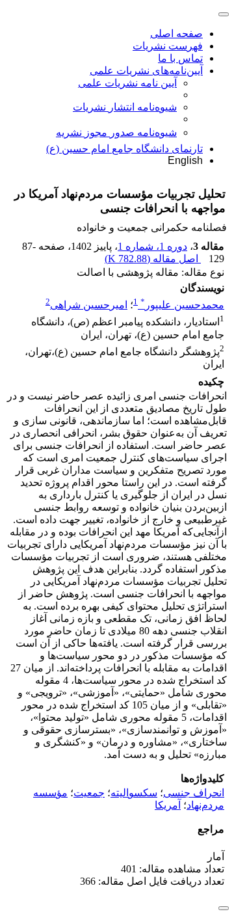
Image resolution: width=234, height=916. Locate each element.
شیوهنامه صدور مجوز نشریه (116, 132)
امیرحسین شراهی (88, 304)
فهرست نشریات (168, 45)
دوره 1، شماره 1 (152, 246)
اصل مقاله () (153, 258)
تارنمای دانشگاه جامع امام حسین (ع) (124, 148)
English (185, 160)
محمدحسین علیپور (182, 304)
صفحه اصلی (176, 33)
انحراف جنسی (193, 792)
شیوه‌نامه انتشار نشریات (125, 107)
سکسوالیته (133, 792)
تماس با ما (180, 58)
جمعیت (89, 792)
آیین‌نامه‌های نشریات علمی (146, 70)
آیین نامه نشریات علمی (127, 82)
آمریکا (168, 805)
